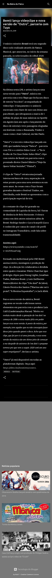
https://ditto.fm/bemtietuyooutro (19, 368)
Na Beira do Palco (15, 4)
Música (7, 371)
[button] (4, 36)
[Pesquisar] (48, 4)
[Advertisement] (26, 431)
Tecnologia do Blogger (27, 569)
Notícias (16, 371)
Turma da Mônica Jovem (12, 524)
